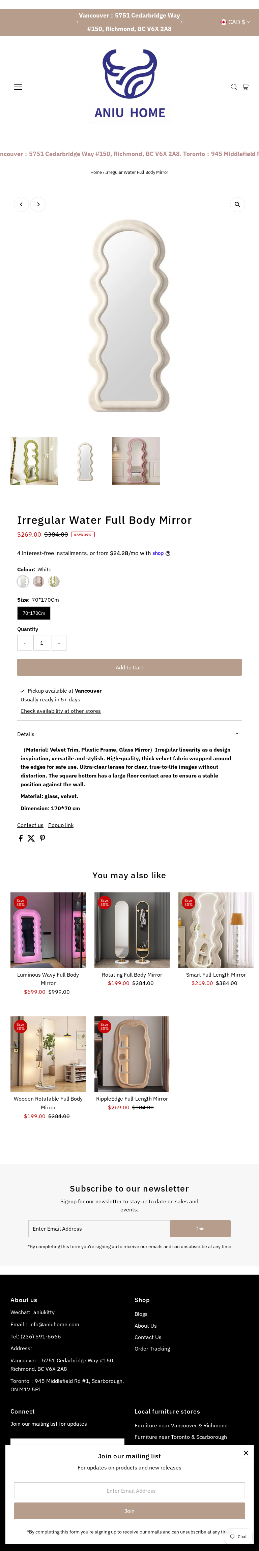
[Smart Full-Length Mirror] (216, 930)
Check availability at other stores (61, 711)
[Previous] (77, 22)
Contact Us (148, 1337)
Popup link (61, 825)
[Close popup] (246, 1453)
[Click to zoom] (237, 204)
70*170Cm (34, 613)
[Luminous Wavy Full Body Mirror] (48, 930)
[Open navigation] (38, 86)
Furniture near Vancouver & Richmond (181, 1425)
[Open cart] (245, 87)
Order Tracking (152, 1348)
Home (96, 172)
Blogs (141, 1313)
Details (25, 734)
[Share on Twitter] (31, 839)
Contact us (30, 825)
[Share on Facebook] (21, 839)
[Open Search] (234, 87)
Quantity (27, 629)
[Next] (181, 22)
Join (200, 1229)
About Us (146, 1325)
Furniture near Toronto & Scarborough (181, 1436)
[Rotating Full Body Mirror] (132, 930)
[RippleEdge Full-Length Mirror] (132, 1054)
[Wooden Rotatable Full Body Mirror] (48, 1054)
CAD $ (236, 22)
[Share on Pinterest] (42, 839)
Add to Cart (129, 667)
